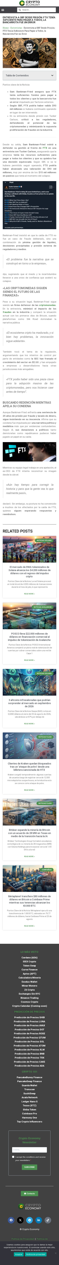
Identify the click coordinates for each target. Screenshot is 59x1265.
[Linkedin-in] (38, 1220)
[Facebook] (11, 1220)
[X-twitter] (20, 1220)
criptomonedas (47, 305)
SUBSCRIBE (29, 1167)
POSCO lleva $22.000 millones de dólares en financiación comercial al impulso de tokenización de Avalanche (29, 636)
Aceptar (18, 1254)
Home (6, 27)
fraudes (7, 312)
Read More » (29, 594)
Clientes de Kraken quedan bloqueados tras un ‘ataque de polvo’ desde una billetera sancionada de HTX (29, 766)
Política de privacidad (35, 1254)
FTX (45, 148)
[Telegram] (29, 1220)
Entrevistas (16, 27)
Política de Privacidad (23, 1239)
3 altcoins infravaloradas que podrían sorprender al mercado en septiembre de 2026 (29, 703)
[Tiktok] (48, 1220)
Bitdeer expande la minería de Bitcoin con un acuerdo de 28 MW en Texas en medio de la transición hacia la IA (29, 833)
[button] (2, 10)
